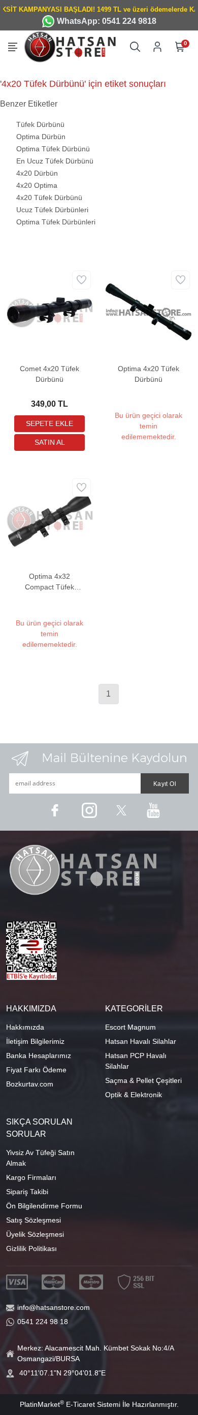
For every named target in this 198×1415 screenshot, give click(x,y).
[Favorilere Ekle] (81, 280)
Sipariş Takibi (27, 1192)
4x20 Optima (36, 185)
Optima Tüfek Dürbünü (53, 149)
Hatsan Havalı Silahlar (140, 1041)
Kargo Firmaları (31, 1177)
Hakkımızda (25, 1027)
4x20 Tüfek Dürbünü (49, 197)
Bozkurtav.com (29, 1084)
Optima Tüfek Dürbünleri (55, 222)
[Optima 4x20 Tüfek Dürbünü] (148, 311)
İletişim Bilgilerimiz (35, 1041)
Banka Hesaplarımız (38, 1055)
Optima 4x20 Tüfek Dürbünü (148, 374)
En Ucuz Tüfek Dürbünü (54, 161)
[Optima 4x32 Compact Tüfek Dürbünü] (49, 519)
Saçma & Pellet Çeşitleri (143, 1080)
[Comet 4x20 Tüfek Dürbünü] (49, 311)
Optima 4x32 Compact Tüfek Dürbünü (49, 582)
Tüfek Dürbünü (40, 124)
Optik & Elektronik (133, 1095)
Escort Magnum (130, 1027)
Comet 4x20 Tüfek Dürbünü (49, 374)
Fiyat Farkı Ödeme (36, 1070)
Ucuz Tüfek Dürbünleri (52, 210)
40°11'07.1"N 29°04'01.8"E (62, 1373)
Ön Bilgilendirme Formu (44, 1206)
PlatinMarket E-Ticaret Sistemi (70, 1404)
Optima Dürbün (40, 137)
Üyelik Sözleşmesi (35, 1234)
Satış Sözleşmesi (33, 1220)
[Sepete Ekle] (49, 423)
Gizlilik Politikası (31, 1248)
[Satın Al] (49, 442)
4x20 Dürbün (37, 173)
